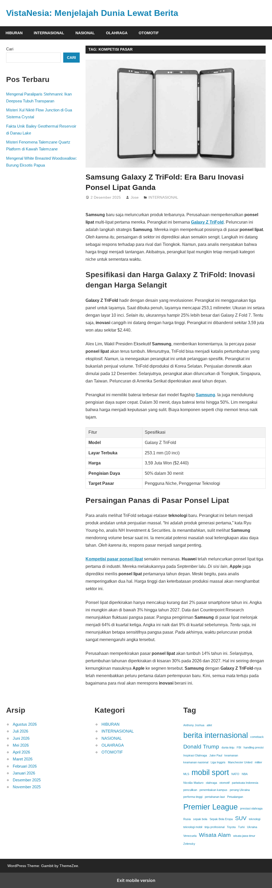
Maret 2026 (22, 759)
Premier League (210, 806)
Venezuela (190, 835)
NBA (245, 774)
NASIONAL (85, 33)
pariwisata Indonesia (245, 782)
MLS (186, 774)
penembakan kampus (213, 789)
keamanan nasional (195, 762)
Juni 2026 (21, 738)
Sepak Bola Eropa (221, 819)
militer (258, 762)
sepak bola (200, 819)
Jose (135, 197)
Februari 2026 (25, 766)
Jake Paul (215, 755)
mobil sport (210, 772)
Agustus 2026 (25, 724)
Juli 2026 (20, 731)
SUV (240, 818)
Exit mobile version (136, 880)
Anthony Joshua (193, 725)
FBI (239, 747)
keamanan (231, 755)
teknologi (254, 819)
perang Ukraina (240, 789)
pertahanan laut (215, 796)
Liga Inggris (218, 762)
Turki (241, 827)
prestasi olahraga (251, 808)
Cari (9, 49)
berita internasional (215, 735)
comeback (257, 736)
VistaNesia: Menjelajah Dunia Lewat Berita (92, 13)
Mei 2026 (21, 745)
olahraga (211, 782)
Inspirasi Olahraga (195, 755)
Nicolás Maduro (193, 782)
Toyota (231, 827)
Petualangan (235, 796)
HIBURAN (14, 33)
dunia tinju (228, 747)
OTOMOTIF (149, 33)
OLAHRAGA (117, 33)
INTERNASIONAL (49, 33)
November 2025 (27, 787)
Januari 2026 (24, 773)
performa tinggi (192, 796)
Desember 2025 (27, 780)
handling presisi (254, 747)
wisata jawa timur (244, 835)
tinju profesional (214, 827)
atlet (209, 725)
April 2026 (21, 752)
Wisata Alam (215, 835)
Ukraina (252, 827)
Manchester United (240, 762)
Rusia (187, 819)
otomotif (224, 782)
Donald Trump (201, 746)
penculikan (190, 789)
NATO (235, 774)
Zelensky (189, 843)
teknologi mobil (192, 827)
